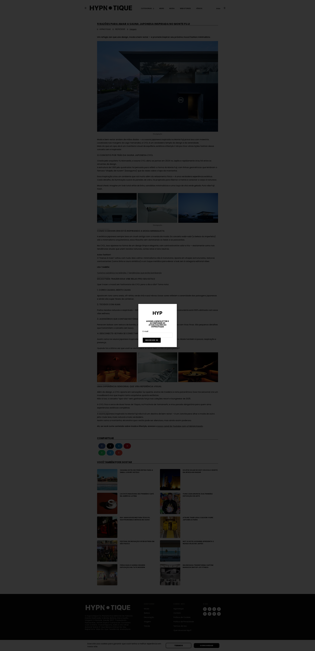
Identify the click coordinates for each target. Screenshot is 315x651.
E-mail (145, 331)
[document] (157, 325)
